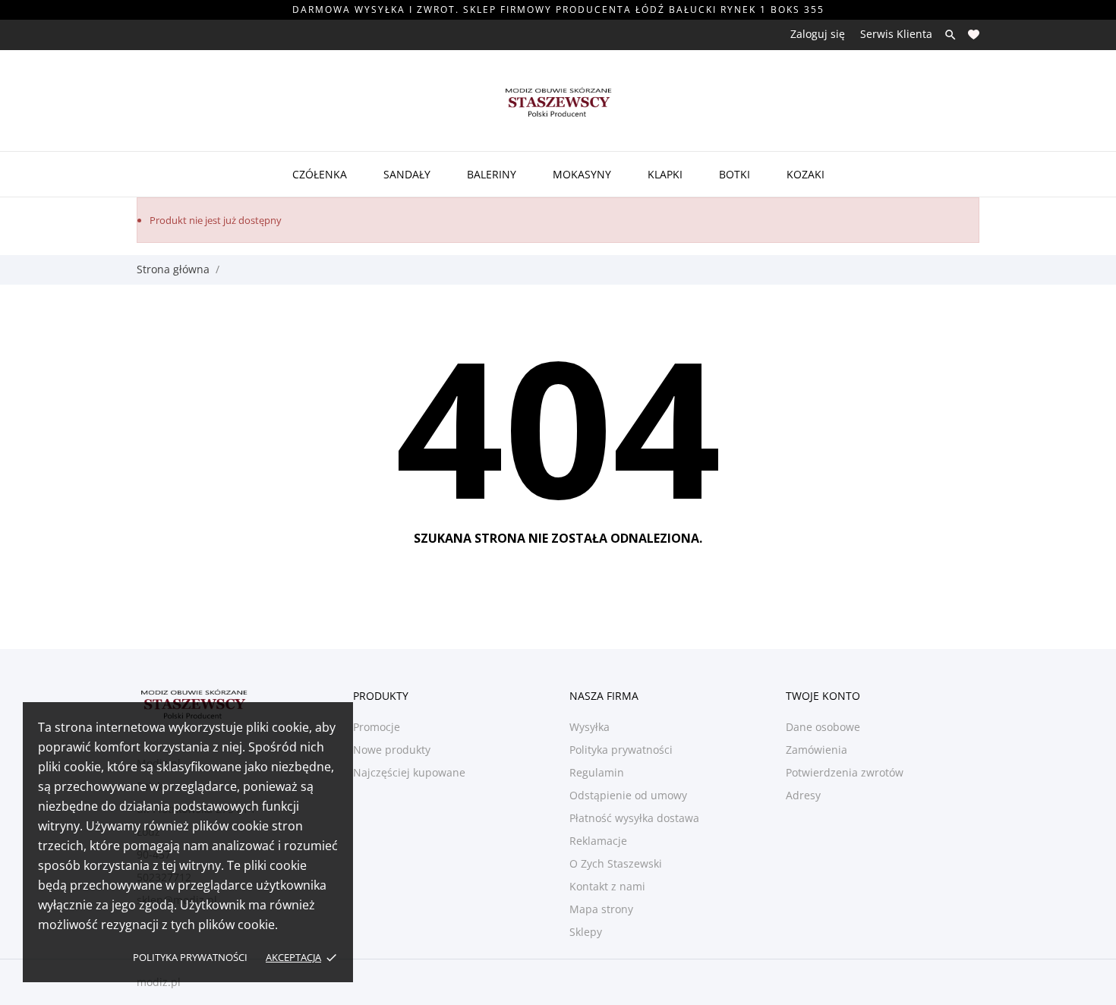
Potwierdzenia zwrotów (844, 772)
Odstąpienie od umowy (628, 795)
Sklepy (585, 932)
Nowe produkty (391, 749)
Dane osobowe (823, 727)
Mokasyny (582, 174)
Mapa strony (601, 909)
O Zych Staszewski (615, 863)
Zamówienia (816, 749)
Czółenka (319, 174)
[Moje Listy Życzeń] (973, 34)
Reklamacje (598, 840)
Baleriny (491, 174)
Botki (734, 174)
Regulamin (596, 772)
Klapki (665, 174)
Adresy (803, 795)
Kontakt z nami (607, 886)
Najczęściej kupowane (409, 772)
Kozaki (805, 174)
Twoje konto (823, 695)
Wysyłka (589, 727)
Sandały (406, 174)
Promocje (376, 727)
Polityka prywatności (190, 957)
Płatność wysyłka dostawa (634, 818)
